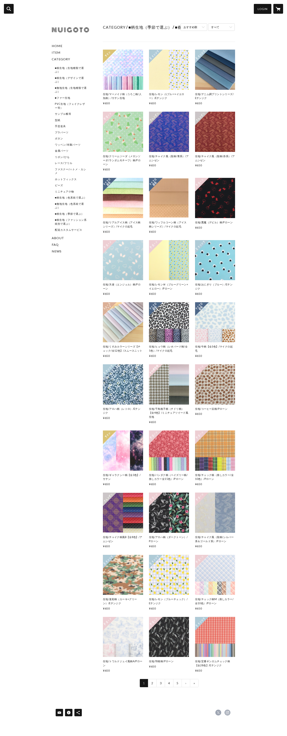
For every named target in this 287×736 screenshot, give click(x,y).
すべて (215, 27)
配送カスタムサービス (68, 229)
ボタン (59, 138)
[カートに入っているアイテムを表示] (278, 9)
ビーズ (59, 185)
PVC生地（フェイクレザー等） (70, 105)
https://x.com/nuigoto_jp (218, 713)
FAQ (55, 244)
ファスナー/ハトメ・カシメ (70, 171)
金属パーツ (62, 150)
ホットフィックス (66, 179)
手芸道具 (60, 126)
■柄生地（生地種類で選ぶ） (69, 69)
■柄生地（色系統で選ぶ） (71, 197)
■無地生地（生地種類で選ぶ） (71, 89)
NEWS (57, 251)
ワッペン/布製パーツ (68, 144)
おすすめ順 (190, 27)
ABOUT (58, 238)
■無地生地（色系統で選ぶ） (69, 205)
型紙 (57, 120)
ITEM (56, 52)
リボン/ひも (62, 157)
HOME (57, 46)
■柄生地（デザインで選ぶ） (69, 79)
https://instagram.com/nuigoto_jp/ (227, 713)
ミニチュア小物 (64, 191)
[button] (262, 9)
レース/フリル (63, 163)
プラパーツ (62, 132)
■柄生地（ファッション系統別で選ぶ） (71, 221)
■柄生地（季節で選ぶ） (69, 213)
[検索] (9, 9)
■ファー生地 (62, 97)
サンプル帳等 (63, 113)
